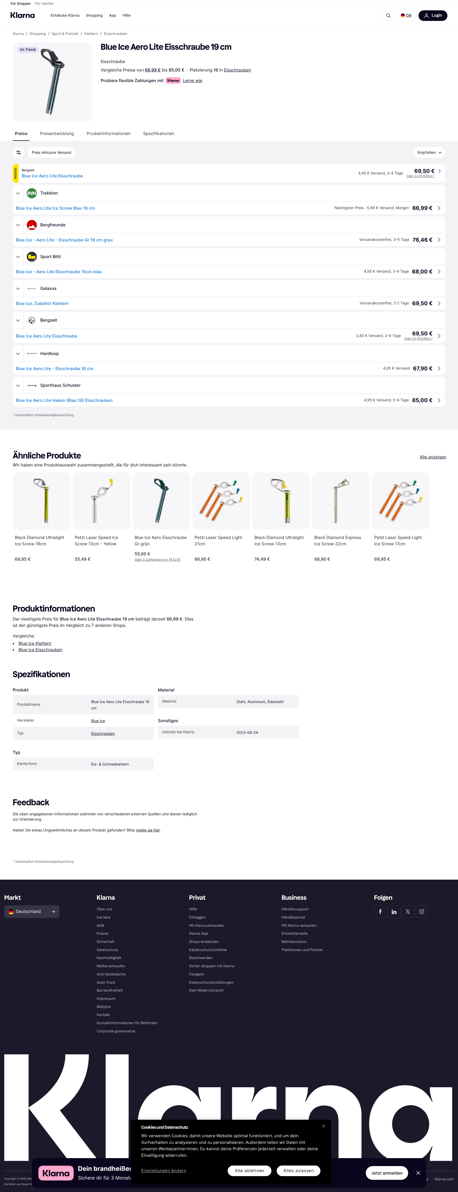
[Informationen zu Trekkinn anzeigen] (18, 193)
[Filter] (18, 152)
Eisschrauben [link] (115, 34)
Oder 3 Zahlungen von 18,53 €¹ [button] (158, 559)
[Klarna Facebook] (380, 911)
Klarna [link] (18, 34)
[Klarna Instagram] (421, 911)
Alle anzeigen (433, 457)
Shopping (94, 15)
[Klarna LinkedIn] (394, 911)
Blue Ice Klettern (35, 643)
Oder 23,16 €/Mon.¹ (420, 176)
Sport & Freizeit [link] (65, 34)
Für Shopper (21, 4)
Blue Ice (98, 721)
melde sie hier (148, 830)
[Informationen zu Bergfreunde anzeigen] (18, 225)
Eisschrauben (237, 70)
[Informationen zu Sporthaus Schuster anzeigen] (18, 385)
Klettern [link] (91, 34)
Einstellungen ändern (163, 1170)
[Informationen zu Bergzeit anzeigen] (18, 320)
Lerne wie (192, 80)
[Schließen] (323, 1126)
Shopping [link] (38, 34)
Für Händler (44, 4)
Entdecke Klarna (65, 15)
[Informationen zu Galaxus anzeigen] (18, 288)
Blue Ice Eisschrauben (41, 649)
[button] (406, 15)
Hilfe (126, 15)
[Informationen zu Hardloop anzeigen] (18, 353)
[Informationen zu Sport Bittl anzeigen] (18, 256)
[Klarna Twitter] (408, 911)
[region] (231, 1152)
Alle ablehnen (249, 1170)
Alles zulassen (298, 1170)
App (112, 15)
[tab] (21, 133)
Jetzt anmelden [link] (387, 1173)
